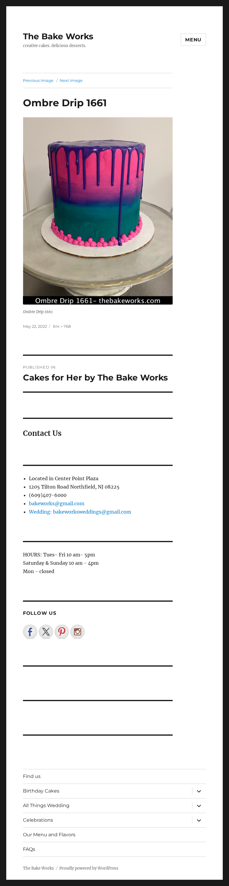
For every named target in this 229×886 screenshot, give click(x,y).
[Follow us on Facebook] (30, 632)
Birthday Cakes (41, 791)
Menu (193, 40)
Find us (32, 776)
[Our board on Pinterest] (62, 632)
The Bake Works (58, 36)
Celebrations (38, 820)
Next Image (71, 80)
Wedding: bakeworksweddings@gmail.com (80, 512)
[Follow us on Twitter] (46, 632)
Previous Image (38, 80)
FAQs (29, 849)
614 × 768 (62, 326)
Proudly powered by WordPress (88, 868)
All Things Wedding (46, 805)
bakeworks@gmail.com (56, 503)
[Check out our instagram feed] (77, 632)
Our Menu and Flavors (49, 834)
